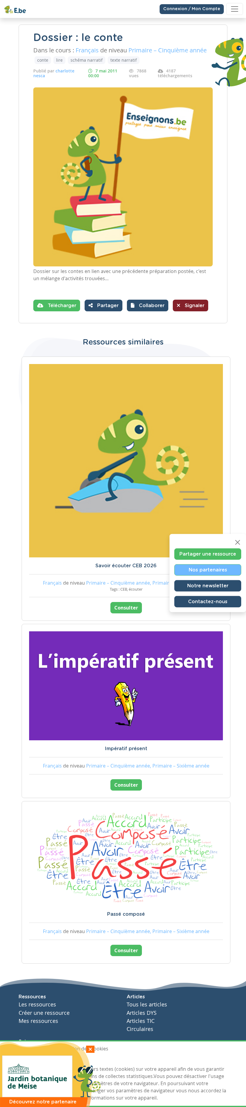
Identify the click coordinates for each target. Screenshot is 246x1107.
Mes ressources (38, 1020)
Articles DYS (142, 1012)
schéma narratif (86, 60)
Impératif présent (126, 748)
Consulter (126, 607)
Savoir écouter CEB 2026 (126, 565)
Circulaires (140, 1029)
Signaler (193, 305)
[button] (147, 305)
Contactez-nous (207, 601)
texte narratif (123, 60)
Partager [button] (107, 305)
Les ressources (37, 1004)
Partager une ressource (207, 554)
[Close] (237, 542)
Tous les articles (147, 1004)
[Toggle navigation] (234, 9)
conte (42, 60)
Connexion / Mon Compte (191, 9)
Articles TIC (140, 1020)
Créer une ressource (44, 1012)
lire (59, 60)
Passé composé (126, 914)
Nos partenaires (208, 570)
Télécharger (61, 305)
